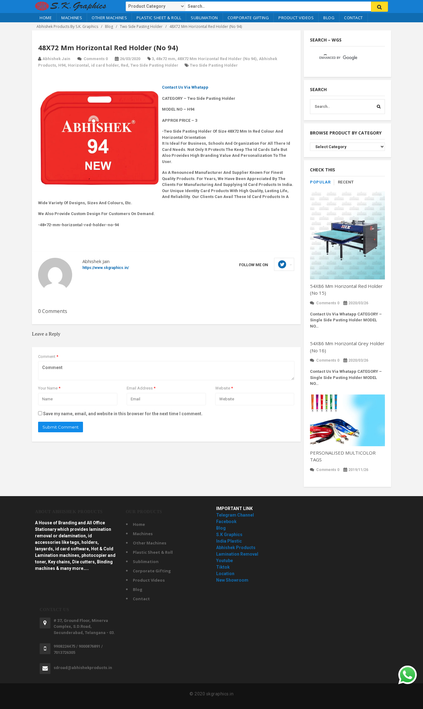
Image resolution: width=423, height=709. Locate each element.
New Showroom (232, 580)
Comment (48, 356)
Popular (320, 182)
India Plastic (229, 541)
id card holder (105, 65)
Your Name (49, 388)
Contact (353, 17)
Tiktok (223, 567)
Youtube (224, 560)
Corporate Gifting (248, 17)
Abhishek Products (235, 547)
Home (46, 17)
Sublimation (204, 17)
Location (225, 573)
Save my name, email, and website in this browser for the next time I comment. (123, 413)
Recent (346, 182)
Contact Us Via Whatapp (185, 87)
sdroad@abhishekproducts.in (83, 667)
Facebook (226, 521)
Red (124, 65)
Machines (71, 17)
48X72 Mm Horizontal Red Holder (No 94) (217, 58)
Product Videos (296, 17)
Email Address (141, 388)
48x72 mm (165, 58)
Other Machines (109, 17)
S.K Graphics (229, 534)
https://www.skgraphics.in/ (105, 268)
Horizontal (78, 65)
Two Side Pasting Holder (154, 65)
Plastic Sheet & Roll (159, 17)
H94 (62, 65)
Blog (328, 17)
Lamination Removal (237, 554)
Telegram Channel (235, 515)
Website (224, 388)
